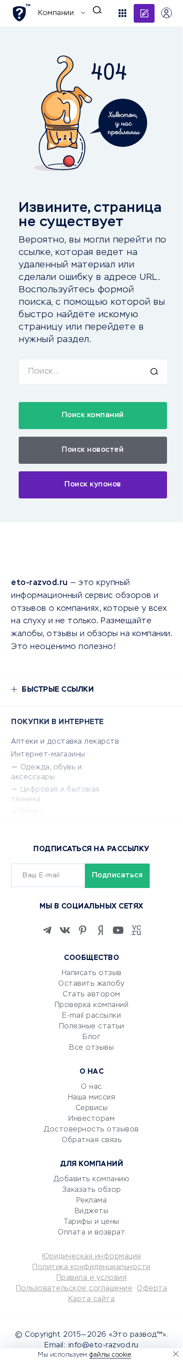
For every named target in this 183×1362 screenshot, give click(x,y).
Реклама (91, 1200)
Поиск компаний (93, 415)
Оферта (152, 1288)
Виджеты (92, 1211)
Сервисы (92, 1108)
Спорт (32, 812)
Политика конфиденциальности (91, 1267)
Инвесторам (91, 1119)
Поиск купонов (92, 484)
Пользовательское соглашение (74, 1288)
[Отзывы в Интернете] (21, 13)
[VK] (65, 930)
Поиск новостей (92, 450)
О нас (91, 1087)
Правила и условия (91, 1278)
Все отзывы (91, 1047)
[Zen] (100, 930)
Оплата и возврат (91, 1232)
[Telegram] (47, 930)
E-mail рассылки (91, 1016)
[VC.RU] (136, 930)
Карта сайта (91, 1299)
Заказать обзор (91, 1190)
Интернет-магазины (48, 754)
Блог (91, 1037)
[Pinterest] (83, 930)
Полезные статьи (91, 1026)
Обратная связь (91, 1140)
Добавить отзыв (144, 13)
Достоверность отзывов (91, 1129)
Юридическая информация (91, 1256)
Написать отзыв (92, 973)
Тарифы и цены (91, 1222)
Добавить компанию (92, 1179)
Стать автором (91, 994)
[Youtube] (118, 930)
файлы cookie (110, 1355)
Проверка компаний (92, 1005)
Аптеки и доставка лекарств (65, 741)
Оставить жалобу (91, 984)
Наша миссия (91, 1097)
